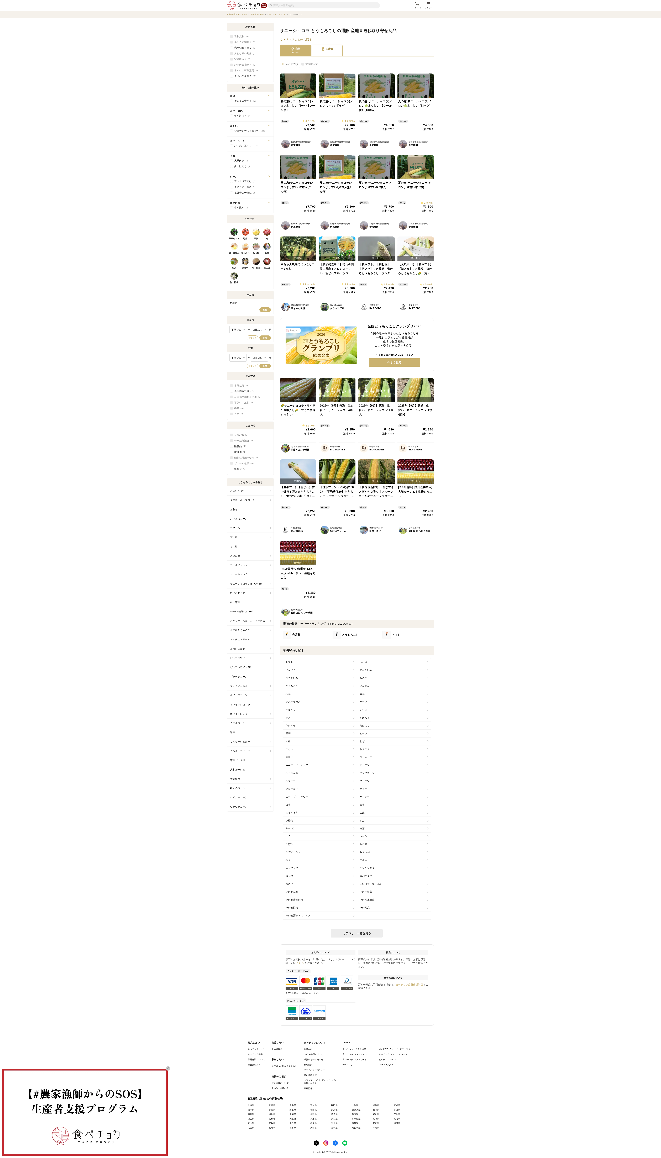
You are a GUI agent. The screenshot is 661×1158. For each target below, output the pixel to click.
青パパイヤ (366, 876)
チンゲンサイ (367, 868)
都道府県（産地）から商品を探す (266, 1098)
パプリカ (291, 781)
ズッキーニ (366, 757)
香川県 (334, 1123)
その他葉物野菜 (294, 899)
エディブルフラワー (297, 796)
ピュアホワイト (239, 658)
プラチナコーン (239, 676)
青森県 (272, 1105)
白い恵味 (235, 602)
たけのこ (365, 725)
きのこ (363, 678)
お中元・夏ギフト (246, 145)
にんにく (291, 670)
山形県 (355, 1105)
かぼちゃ (365, 717)
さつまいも (292, 678)
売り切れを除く (244, 47)
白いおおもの (237, 593)
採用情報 (308, 1088)
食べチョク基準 (255, 1054)
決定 (265, 337)
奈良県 (334, 1119)
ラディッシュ (293, 852)
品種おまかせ (237, 648)
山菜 (362, 812)
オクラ (363, 788)
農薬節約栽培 (243, 391)
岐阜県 (334, 1114)
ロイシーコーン (239, 797)
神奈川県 (356, 1110)
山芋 (288, 804)
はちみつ (245, 253)
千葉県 (313, 1110)
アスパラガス (293, 701)
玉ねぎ (363, 662)
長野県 (313, 1114)
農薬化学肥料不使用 (247, 397)
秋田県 (334, 1105)
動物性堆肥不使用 (246, 457)
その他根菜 (366, 891)
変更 (265, 309)
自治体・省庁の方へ (281, 1088)
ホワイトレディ (239, 713)
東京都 (334, 1110)
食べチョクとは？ (256, 1049)
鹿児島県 (356, 1128)
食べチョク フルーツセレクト (393, 1054)
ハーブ (363, 701)
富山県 (397, 1110)
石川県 (251, 1114)
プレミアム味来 (239, 686)
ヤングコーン (367, 773)
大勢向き (241, 160)
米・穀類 (256, 268)
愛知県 (376, 1114)
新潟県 (376, 1110)
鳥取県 (376, 1119)
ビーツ (363, 733)
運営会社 (308, 1049)
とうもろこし (293, 686)
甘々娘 (234, 537)
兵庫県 (313, 1119)
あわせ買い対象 (244, 53)
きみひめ (235, 555)
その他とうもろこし (241, 630)
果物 (256, 238)
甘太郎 (234, 546)
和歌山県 (356, 1119)
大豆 (362, 693)
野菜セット (234, 238)
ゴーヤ (363, 836)
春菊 (288, 860)
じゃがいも (366, 670)
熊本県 (293, 1128)
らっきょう (292, 812)
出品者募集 (277, 1049)
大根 (288, 741)
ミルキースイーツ (240, 751)
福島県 (376, 1105)
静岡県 (355, 1114)
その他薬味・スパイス (298, 915)
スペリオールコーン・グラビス (247, 620)
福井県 (272, 1114)
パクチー (365, 796)
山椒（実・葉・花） (371, 883)
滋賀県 (251, 1119)
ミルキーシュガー (240, 741)
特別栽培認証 (243, 440)
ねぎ (362, 741)
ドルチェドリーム (240, 639)
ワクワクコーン (239, 806)
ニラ (288, 836)
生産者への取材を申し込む (284, 1066)
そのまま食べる (245, 100)
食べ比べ (241, 207)
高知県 (376, 1123)
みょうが (365, 852)
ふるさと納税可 (244, 42)
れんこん (365, 749)
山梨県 (293, 1114)
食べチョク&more (387, 1059)
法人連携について (280, 1083)
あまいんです (237, 490)
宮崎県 (334, 1128)
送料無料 (241, 36)
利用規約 (308, 1065)
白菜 (362, 828)
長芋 (362, 804)
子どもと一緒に (244, 187)
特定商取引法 (310, 1075)
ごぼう (289, 844)
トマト (289, 662)
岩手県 (293, 1105)
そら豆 (289, 749)
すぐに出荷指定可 (246, 70)
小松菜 (289, 820)
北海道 (251, 1105)
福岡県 (397, 1123)
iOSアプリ (348, 1065)
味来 (232, 732)
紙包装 (239, 469)
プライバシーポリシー (314, 1070)
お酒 (267, 253)
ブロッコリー (293, 788)
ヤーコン (291, 828)
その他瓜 (365, 907)
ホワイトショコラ (240, 704)
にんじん (365, 686)
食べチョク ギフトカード (355, 1059)
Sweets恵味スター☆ (242, 611)
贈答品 (240, 446)
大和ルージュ (237, 769)
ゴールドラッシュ (240, 565)
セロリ (363, 844)
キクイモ (291, 725)
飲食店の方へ (254, 1065)
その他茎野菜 (367, 899)
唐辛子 (289, 757)
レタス (363, 709)
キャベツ (365, 781)
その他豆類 (292, 891)
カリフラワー (293, 868)
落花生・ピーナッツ (297, 765)
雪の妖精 (235, 778)
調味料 (245, 268)
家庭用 (240, 452)
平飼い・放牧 (243, 402)
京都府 (272, 1119)
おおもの (235, 509)
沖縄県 (376, 1128)
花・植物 (234, 282)
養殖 (238, 408)
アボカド (365, 860)
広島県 (272, 1123)
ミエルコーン (237, 723)
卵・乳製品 (234, 253)
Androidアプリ (386, 1065)
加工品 (267, 268)
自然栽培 (241, 385)
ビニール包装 (243, 463)
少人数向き (242, 166)
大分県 (313, 1128)
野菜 (245, 238)
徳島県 (313, 1123)
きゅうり (291, 709)
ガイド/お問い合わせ (314, 1054)
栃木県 (251, 1110)
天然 (238, 414)
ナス (288, 717)
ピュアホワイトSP (240, 667)
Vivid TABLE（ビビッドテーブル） (395, 1049)
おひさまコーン (239, 518)
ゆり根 (289, 876)
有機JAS (240, 435)
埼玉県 (293, 1110)
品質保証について (256, 1059)
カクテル (235, 528)
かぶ (362, 820)
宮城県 (313, 1105)
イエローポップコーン (242, 500)
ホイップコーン (239, 695)
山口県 (293, 1123)
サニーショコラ (239, 574)
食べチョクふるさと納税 (354, 1049)
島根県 (397, 1119)
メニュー (428, 8)
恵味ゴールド (237, 760)
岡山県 (251, 1123)
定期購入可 (311, 64)
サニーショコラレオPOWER (246, 583)
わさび (289, 883)
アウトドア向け (244, 181)
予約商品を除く (245, 76)
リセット (252, 337)
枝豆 (288, 693)
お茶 (234, 268)
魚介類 (256, 253)
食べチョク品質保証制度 (409, 984)
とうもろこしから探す (297, 39)
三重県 (397, 1114)
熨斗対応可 (242, 115)
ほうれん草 (292, 773)
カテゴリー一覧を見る (357, 933)
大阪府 (293, 1119)
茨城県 (397, 1105)
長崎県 (272, 1128)
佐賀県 (251, 1128)
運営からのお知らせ (313, 1059)
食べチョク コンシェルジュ (356, 1054)
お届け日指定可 (244, 64)
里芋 (288, 733)
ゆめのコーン (237, 788)
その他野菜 (292, 907)
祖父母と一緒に (244, 192)
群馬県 (272, 1110)
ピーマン (365, 765)
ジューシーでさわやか (249, 130)
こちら (300, 963)
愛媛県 (355, 1123)
